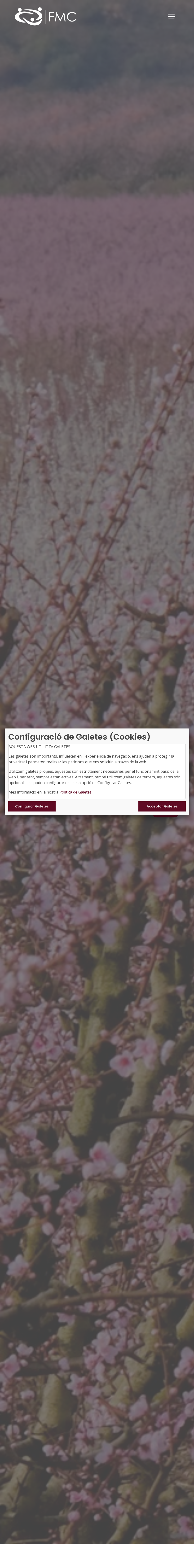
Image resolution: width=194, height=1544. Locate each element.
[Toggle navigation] (171, 17)
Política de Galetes (75, 792)
